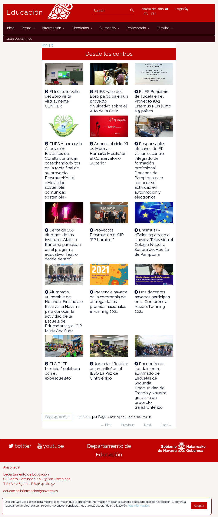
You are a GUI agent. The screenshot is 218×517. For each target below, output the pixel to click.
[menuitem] (10, 28)
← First (106, 425)
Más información (138, 505)
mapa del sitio (153, 9)
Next (147, 425)
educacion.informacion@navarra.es (30, 491)
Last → (166, 425)
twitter (22, 446)
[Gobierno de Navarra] (181, 446)
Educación (24, 12)
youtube (53, 446)
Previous (128, 425)
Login (180, 9)
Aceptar (199, 505)
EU (153, 14)
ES (145, 14)
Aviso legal (11, 467)
